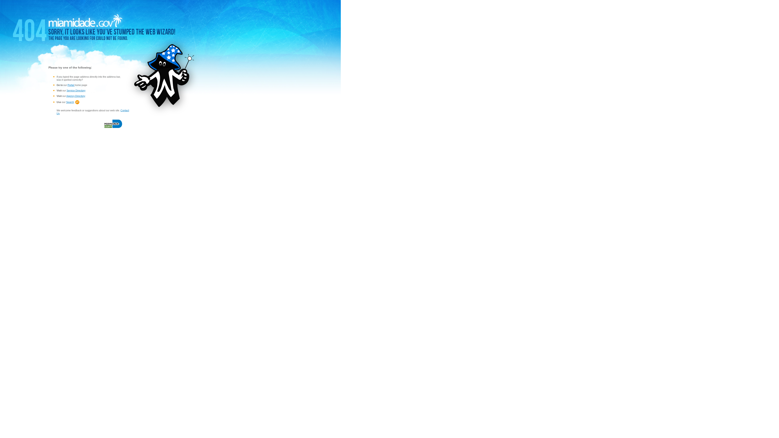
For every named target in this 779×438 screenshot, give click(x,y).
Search (70, 102)
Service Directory (76, 90)
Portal (71, 85)
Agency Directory (75, 96)
